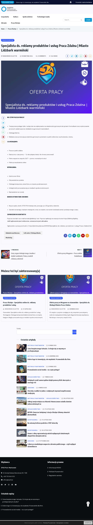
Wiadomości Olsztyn (12, 309)
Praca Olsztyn (15, 23)
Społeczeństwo (28, 17)
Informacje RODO (55, 468)
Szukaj (19, 328)
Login (88, 20)
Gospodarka (5, 17)
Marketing (9, 237)
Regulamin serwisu (55, 475)
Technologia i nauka (43, 17)
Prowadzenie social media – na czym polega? (44, 370)
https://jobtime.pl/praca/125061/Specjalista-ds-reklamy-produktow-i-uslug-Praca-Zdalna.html (60, 226)
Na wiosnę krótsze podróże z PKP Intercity (43, 423)
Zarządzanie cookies (62, 523)
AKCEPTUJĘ (88, 523)
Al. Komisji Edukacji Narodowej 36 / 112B (15, 473)
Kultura (15, 17)
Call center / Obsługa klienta (32, 233)
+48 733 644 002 (9, 476)
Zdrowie (4, 23)
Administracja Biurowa (13, 233)
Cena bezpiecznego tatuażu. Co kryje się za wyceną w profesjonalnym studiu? (21, 500)
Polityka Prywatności (56, 472)
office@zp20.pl (8, 480)
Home (3, 29)
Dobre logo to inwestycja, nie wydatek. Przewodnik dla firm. (49, 359)
